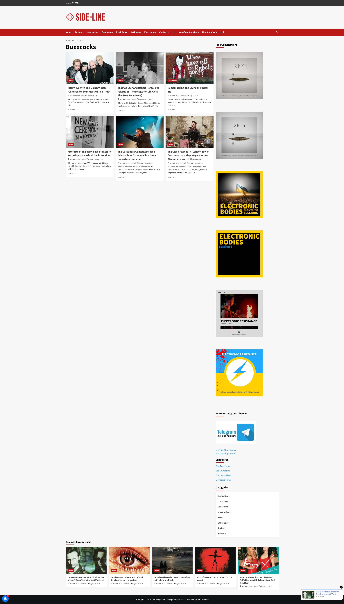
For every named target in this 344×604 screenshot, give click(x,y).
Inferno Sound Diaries (77, 96)
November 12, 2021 (145, 99)
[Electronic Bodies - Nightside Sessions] (239, 194)
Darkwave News (223, 470)
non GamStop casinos (226, 450)
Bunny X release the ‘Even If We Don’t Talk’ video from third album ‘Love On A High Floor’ (257, 580)
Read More (71, 110)
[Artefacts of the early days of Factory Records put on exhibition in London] (90, 132)
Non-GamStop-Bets (189, 32)
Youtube (222, 533)
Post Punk (121, 32)
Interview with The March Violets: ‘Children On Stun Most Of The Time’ (89, 90)
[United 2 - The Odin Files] (239, 135)
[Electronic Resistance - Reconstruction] (239, 313)
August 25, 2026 (266, 586)
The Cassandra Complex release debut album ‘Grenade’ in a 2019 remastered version (137, 155)
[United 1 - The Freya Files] (239, 75)
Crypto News (224, 501)
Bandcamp (107, 32)
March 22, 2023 (93, 96)
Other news (173, 80)
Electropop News (223, 480)
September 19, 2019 (96, 159)
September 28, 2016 (196, 163)
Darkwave (135, 32)
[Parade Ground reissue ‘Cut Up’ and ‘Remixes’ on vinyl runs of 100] (129, 560)
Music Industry (225, 512)
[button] (277, 32)
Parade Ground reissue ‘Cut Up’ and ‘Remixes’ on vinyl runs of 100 (127, 579)
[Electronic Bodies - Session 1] (239, 253)
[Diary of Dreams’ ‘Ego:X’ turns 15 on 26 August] (215, 560)
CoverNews (190, 599)
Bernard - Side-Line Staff (128, 99)
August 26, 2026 (94, 584)
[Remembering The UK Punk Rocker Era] (190, 68)
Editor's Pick (223, 506)
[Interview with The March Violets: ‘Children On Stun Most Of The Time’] (90, 68)
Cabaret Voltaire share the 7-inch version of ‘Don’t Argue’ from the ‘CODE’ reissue (86, 579)
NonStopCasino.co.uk (213, 32)
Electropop (150, 32)
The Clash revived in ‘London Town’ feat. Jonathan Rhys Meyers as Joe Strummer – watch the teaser (188, 155)
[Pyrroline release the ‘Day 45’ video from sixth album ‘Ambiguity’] (172, 560)
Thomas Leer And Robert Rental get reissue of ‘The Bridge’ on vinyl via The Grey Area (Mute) (138, 91)
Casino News (224, 496)
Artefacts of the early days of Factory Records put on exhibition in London (89, 153)
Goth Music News (223, 475)
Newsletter (92, 32)
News (68, 32)
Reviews (79, 32)
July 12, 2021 (193, 96)
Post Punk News (223, 466)
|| (174, 32)
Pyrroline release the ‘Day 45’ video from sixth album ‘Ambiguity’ (172, 579)
